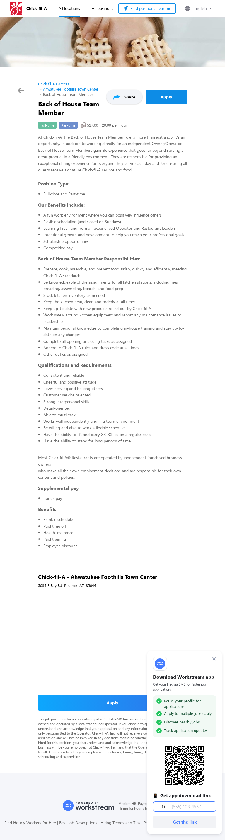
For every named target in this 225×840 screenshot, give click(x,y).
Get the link (185, 822)
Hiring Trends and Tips (120, 822)
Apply (166, 97)
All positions (102, 8)
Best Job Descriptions (78, 822)
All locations (69, 8)
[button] (197, 8)
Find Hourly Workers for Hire (30, 822)
